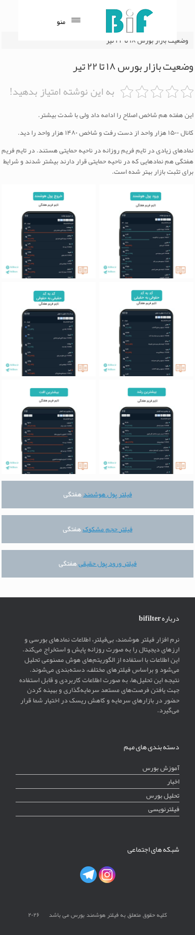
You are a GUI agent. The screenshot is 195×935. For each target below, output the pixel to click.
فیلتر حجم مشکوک (108, 529)
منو (61, 21)
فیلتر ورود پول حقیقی (108, 563)
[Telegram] (88, 874)
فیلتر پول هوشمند (107, 494)
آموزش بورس (160, 767)
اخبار (173, 781)
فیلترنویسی (163, 808)
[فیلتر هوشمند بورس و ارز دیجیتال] (129, 20)
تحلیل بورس (162, 795)
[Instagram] (107, 874)
